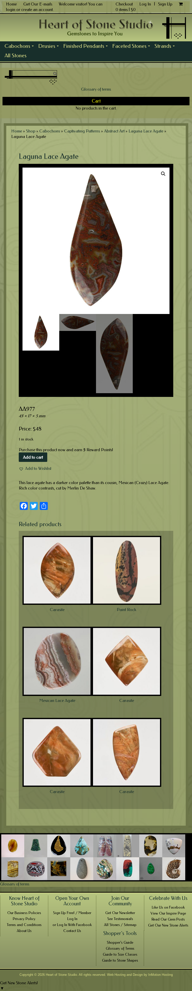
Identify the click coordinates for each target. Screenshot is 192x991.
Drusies (49, 47)
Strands (165, 47)
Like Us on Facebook (168, 907)
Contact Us (72, 931)
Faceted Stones (132, 47)
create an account (37, 9)
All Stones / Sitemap (120, 925)
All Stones (15, 55)
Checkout (124, 3)
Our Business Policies (24, 913)
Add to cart (33, 457)
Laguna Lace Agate (145, 130)
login (10, 9)
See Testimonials (120, 919)
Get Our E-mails (37, 3)
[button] (35, 468)
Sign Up (165, 3)
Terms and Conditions (24, 925)
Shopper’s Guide (120, 942)
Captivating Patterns (82, 130)
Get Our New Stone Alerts (168, 925)
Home (11, 3)
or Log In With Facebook (72, 925)
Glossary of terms (96, 89)
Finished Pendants (86, 47)
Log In (145, 3)
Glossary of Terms (120, 948)
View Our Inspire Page (168, 913)
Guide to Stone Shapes (120, 960)
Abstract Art (114, 130)
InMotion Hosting (160, 975)
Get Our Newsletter (120, 913)
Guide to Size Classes (120, 954)
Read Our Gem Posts (168, 919)
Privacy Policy (24, 919)
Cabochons (20, 47)
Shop (30, 130)
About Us (24, 931)
